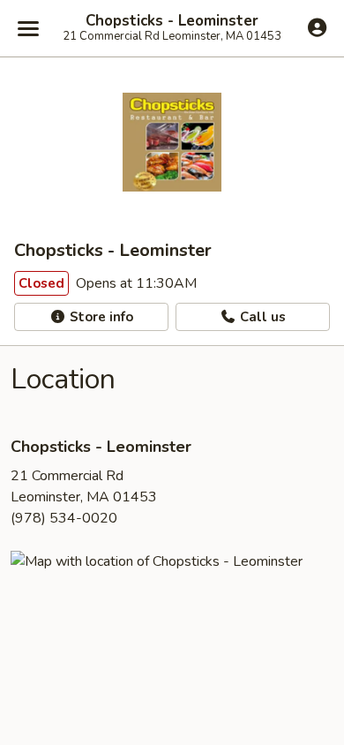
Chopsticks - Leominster (172, 21)
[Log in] (317, 27)
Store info (99, 317)
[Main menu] (28, 28)
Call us (261, 317)
